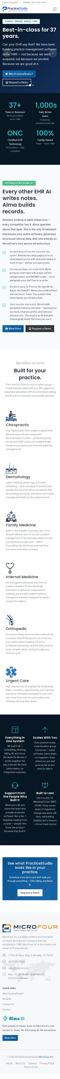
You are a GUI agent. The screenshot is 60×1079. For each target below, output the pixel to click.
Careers (6, 1009)
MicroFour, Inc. (46, 1057)
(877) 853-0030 (34, 2)
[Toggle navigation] (54, 9)
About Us (20, 1063)
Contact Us (8, 1004)
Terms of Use (31, 1067)
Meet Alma (15, 328)
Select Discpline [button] (10, 2)
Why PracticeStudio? (21, 74)
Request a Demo (18, 82)
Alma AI (6, 999)
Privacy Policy (47, 1063)
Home (9, 1063)
